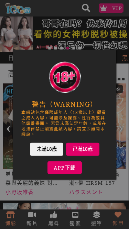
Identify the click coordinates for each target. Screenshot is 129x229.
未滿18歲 (46, 148)
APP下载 (65, 167)
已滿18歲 (83, 148)
